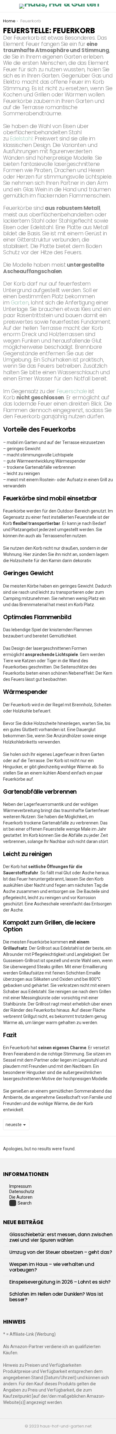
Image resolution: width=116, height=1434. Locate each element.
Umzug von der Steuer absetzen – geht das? (60, 1252)
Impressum (20, 1186)
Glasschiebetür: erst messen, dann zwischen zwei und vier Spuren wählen (60, 1237)
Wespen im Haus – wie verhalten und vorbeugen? (51, 1267)
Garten (19, 302)
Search (25, 1203)
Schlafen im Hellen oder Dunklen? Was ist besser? (56, 1297)
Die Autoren (20, 1197)
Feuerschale (72, 391)
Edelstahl (21, 138)
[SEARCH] (109, 6)
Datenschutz (21, 1191)
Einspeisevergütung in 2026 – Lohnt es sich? (59, 1282)
